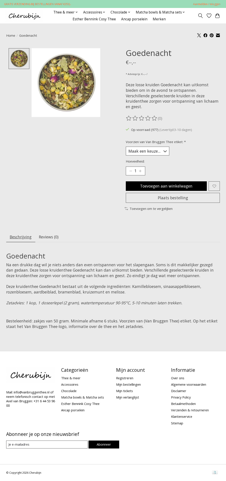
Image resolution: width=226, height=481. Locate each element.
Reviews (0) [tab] (48, 237)
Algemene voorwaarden (188, 384)
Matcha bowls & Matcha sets (82, 397)
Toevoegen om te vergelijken (151, 208)
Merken (159, 19)
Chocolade (69, 391)
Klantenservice (181, 416)
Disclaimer (178, 391)
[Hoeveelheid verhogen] (140, 171)
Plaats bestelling (173, 197)
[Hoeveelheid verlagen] (131, 171)
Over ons (177, 378)
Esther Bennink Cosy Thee (94, 19)
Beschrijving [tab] (21, 237)
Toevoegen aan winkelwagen (166, 186)
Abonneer (104, 444)
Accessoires (69, 384)
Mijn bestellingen (128, 384)
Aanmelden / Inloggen (206, 4)
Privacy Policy (181, 397)
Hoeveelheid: (135, 161)
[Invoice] (215, 473)
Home (10, 35)
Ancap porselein (134, 19)
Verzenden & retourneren (190, 410)
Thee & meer (71, 378)
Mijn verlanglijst (127, 397)
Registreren (124, 378)
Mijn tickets (124, 391)
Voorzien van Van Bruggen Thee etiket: (156, 142)
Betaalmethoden (183, 403)
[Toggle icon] (200, 16)
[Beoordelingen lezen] (142, 118)
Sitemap (177, 423)
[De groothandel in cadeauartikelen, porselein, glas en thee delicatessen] (24, 16)
